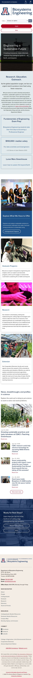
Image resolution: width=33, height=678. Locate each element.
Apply (16, 26)
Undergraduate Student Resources (10, 614)
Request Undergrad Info (16, 525)
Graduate (3, 599)
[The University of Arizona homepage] (9, 2)
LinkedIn (5, 634)
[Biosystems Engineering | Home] (16, 11)
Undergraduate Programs (12, 231)
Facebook (5, 629)
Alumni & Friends (6, 605)
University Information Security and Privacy (16, 672)
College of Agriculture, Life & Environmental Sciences (16, 639)
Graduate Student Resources (9, 616)
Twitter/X (5, 631)
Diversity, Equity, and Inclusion (9, 621)
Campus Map (4, 618)
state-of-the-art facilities (22, 106)
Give (16, 30)
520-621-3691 (9, 579)
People (3, 594)
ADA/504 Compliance (12, 648)
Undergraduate (5, 596)
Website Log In (23, 648)
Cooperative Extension (7, 641)
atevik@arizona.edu (10, 581)
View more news (16, 492)
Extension (3, 603)
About (2, 592)
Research (3, 601)
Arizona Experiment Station (8, 644)
